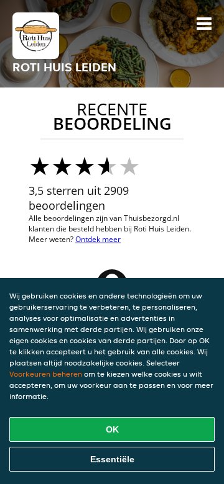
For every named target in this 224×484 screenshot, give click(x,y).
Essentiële (112, 459)
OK (112, 429)
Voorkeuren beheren (45, 374)
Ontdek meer (98, 239)
